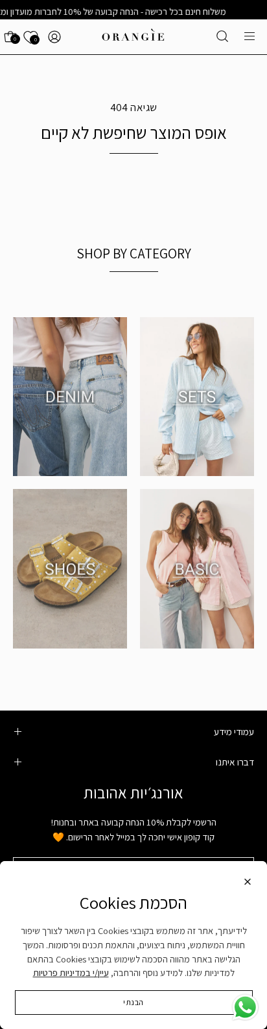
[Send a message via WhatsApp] (245, 1007)
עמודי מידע (234, 731)
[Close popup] (247, 883)
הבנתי (133, 1002)
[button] (222, 36)
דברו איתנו (235, 761)
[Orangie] (133, 36)
